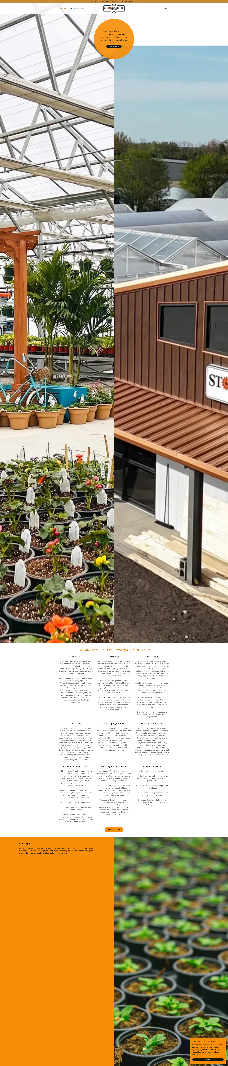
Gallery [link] (164, 8)
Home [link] (63, 8)
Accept (208, 1059)
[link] (114, 8)
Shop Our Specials (114, 46)
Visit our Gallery (114, 830)
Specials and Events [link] (76, 8)
